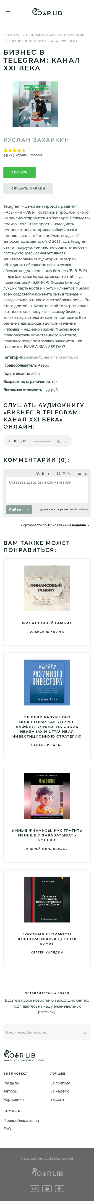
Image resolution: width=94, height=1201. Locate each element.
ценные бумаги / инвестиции (55, 35)
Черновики (13, 1099)
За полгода (60, 1083)
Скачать (19, 172)
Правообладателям (21, 1120)
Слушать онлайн (28, 188)
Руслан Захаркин (36, 140)
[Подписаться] (85, 1032)
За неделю (60, 1091)
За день (57, 1099)
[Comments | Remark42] (47, 499)
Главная (11, 35)
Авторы (10, 1091)
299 (46, 389)
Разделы (11, 1083)
